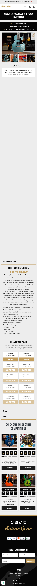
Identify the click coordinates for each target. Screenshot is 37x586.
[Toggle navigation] (25, 6)
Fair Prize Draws (18, 581)
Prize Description (9, 261)
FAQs (4, 416)
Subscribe (30, 561)
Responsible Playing (18, 583)
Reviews (18, 575)
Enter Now (9, 468)
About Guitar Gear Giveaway (18, 573)
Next (32, 58)
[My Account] (30, 6)
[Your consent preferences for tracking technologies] (3, 583)
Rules (5, 411)
